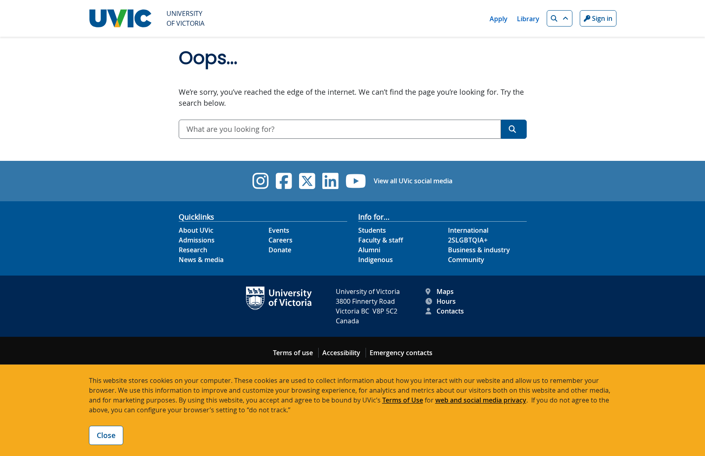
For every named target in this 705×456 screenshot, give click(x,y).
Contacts (450, 311)
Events (278, 230)
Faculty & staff (380, 240)
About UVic (196, 230)
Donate (279, 249)
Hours (446, 301)
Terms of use (293, 352)
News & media (201, 259)
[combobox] (340, 129)
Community (466, 259)
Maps (445, 291)
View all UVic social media (413, 180)
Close (106, 435)
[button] (559, 18)
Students (372, 230)
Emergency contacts (401, 352)
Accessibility (341, 352)
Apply (499, 18)
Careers (280, 240)
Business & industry (479, 249)
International (468, 230)
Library (528, 18)
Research (193, 249)
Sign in (601, 18)
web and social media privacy (480, 400)
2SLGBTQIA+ (468, 240)
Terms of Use (402, 400)
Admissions (197, 240)
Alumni (369, 249)
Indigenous (375, 259)
